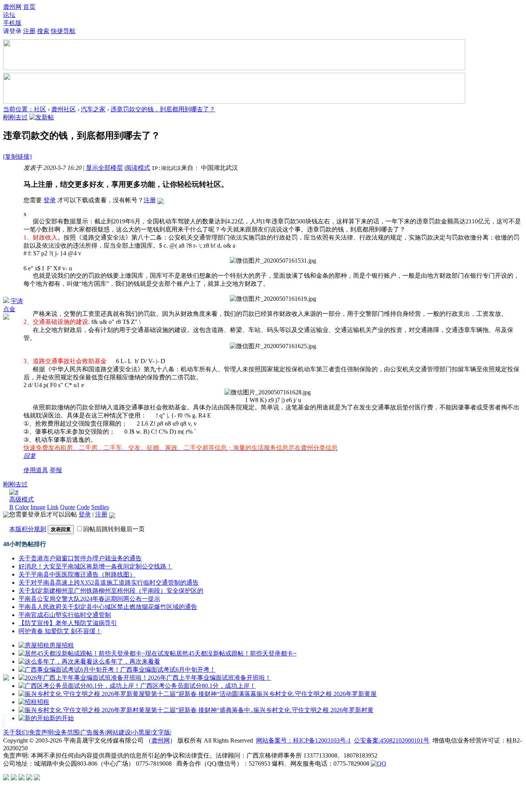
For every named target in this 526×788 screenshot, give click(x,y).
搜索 (43, 31)
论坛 (9, 15)
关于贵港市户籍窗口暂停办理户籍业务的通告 (80, 558)
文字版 (161, 732)
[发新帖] (41, 117)
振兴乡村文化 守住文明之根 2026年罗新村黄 (313, 710)
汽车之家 (93, 109)
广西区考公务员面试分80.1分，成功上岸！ (198, 685)
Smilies (100, 507)
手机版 (12, 23)
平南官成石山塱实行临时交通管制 (64, 615)
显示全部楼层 (104, 167)
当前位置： (18, 109)
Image (37, 507)
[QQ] (378, 763)
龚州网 (12, 6)
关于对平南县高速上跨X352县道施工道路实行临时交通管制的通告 (108, 582)
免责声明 (41, 732)
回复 (29, 456)
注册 (29, 31)
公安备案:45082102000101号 (391, 740)
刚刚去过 (15, 117)
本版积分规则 (27, 529)
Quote (67, 507)
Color (22, 507)
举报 (56, 470)
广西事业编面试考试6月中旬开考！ (168, 669)
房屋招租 (61, 645)
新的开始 (61, 718)
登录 (50, 200)
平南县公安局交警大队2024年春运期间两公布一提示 (89, 598)
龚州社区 (63, 109)
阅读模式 (138, 167)
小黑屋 (141, 732)
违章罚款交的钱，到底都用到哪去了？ (163, 109)
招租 (43, 702)
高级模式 (21, 499)
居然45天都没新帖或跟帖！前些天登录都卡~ (236, 653)
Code (83, 507)
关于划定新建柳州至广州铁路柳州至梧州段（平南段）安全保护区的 (110, 590)
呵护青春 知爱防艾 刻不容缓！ (60, 631)
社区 (40, 109)
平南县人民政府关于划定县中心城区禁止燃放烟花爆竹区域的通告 (107, 607)
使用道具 (35, 470)
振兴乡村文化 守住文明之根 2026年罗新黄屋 (316, 694)
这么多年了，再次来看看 (126, 661)
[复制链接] (17, 156)
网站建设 (118, 732)
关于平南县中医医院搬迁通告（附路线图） (77, 574)
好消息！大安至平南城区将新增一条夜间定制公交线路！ (95, 566)
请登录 (12, 31)
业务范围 (67, 732)
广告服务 (92, 732)
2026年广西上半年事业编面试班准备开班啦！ (209, 677)
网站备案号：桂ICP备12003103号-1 (303, 740)
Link (53, 507)
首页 (29, 6)
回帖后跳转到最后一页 (114, 529)
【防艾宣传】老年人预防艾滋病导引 (67, 623)
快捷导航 (63, 31)
